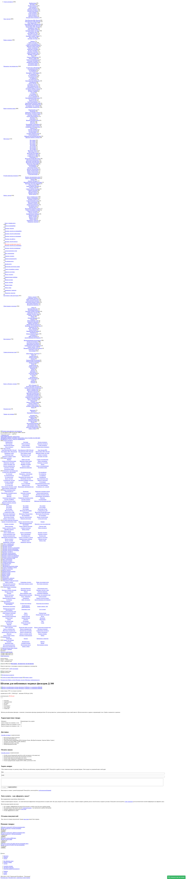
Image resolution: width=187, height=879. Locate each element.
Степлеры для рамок (32, 61)
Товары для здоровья (9, 414)
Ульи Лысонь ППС (32, 22)
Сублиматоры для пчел (32, 87)
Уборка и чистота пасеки (32, 333)
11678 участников (13, 668)
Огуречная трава (33, 373)
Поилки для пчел (32, 315)
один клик (23, 809)
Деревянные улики (32, 28)
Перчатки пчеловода (32, 9)
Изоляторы (32, 111)
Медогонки (6, 138)
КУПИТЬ (3, 831)
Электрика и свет (33, 349)
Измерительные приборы (32, 214)
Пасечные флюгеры (33, 308)
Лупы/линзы (32, 119)
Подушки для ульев (32, 38)
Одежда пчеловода (8, 1)
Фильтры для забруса (10, 239)
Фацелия (33, 381)
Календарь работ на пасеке (33, 386)
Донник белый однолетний (33, 361)
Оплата (5, 858)
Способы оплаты (5, 752)
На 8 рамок (33, 145)
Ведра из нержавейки (32, 198)
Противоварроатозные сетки (32, 98)
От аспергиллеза (33, 79)
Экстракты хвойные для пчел (33, 88)
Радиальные (33, 157)
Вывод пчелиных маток (9, 108)
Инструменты (7, 339)
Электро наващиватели (32, 57)
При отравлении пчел (32, 86)
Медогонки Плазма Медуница (32, 158)
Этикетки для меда (32, 203)
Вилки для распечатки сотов (32, 178)
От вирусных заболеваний (33, 67)
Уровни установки (32, 34)
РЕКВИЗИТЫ (21, 439)
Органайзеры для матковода (33, 124)
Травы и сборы (32, 428)
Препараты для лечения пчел (11, 66)
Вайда (32, 355)
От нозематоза (32, 74)
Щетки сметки (32, 194)
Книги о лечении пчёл (32, 389)
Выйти (5, 874)
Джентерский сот (32, 109)
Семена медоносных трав (10, 352)
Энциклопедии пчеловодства (32, 397)
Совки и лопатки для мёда (32, 189)
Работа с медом (7, 195)
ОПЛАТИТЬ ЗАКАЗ (23, 438)
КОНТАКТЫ (16, 436)
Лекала (33, 55)
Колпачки (32, 117)
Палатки (32, 319)
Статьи (5, 872)
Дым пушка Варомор (32, 102)
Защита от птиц (33, 100)
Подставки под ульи (33, 33)
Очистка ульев (32, 187)
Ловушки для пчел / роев (33, 314)
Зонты (32, 307)
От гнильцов (32, 71)
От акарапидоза (33, 77)
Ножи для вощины (33, 48)
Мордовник (33, 372)
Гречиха (33, 358)
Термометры (33, 332)
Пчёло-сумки (33, 219)
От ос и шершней (33, 96)
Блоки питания (33, 329)
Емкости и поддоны (33, 211)
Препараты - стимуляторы (32, 73)
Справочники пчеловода (32, 395)
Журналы (33, 401)
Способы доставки (5, 735)
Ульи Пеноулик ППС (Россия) (32, 20)
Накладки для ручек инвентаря (33, 183)
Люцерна (33, 370)
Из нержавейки (32, 165)
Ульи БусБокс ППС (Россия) (33, 26)
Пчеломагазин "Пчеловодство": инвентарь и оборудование (15, 877)
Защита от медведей (33, 90)
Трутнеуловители (33, 134)
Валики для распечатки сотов (32, 177)
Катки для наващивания (33, 59)
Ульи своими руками (33, 29)
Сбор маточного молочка (32, 300)
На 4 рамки (32, 142)
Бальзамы (32, 415)
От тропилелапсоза (33, 75)
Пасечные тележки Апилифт (32, 311)
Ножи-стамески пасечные (32, 186)
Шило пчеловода (33, 191)
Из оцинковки (32, 166)
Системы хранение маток (33, 133)
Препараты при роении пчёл (32, 80)
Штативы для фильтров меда (9, 554)
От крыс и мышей (32, 91)
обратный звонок (27, 808)
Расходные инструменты (33, 343)
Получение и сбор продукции (11, 295)
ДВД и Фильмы (33, 385)
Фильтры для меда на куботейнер (13, 245)
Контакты (6, 856)
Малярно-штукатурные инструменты (33, 348)
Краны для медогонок (32, 170)
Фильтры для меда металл (11, 241)
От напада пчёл (33, 95)
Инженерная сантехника (33, 344)
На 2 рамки (32, 140)
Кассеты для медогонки (33, 169)
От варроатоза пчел (32, 69)
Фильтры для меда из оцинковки (13, 236)
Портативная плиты (33, 310)
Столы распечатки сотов (32, 200)
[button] (176, 877)
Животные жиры (32, 419)
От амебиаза (33, 78)
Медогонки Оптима (33, 167)
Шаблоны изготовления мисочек (32, 136)
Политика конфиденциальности (12, 868)
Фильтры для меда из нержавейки (13, 231)
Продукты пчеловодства (32, 427)
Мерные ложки (33, 217)
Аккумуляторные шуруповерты (32, 337)
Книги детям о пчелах (32, 405)
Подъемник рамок (32, 63)
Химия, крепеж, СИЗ (33, 347)
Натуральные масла (32, 424)
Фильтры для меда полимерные (12, 248)
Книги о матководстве (32, 390)
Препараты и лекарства (33, 412)
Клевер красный (33, 366)
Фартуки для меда (32, 16)
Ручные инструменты (32, 341)
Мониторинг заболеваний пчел (33, 104)
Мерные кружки (33, 215)
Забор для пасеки (33, 336)
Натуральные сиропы (32, 426)
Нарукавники (33, 7)
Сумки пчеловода (32, 13)
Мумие (32, 422)
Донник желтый (33, 362)
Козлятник (33, 368)
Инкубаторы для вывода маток (33, 113)
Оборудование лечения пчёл (32, 107)
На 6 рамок (32, 144)
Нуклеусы (32, 123)
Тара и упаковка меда (32, 196)
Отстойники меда (32, 206)
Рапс (33, 376)
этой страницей (129, 801)
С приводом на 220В (32, 156)
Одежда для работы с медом (33, 210)
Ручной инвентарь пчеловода (11, 175)
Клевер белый (32, 365)
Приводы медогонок (32, 173)
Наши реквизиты (5, 656)
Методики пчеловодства (33, 393)
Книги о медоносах (32, 399)
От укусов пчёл (32, 99)
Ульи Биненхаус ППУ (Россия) (32, 21)
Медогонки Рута (32, 152)
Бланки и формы (33, 403)
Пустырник (33, 374)
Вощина (33, 41)
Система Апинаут (32, 131)
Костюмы (32, 4)
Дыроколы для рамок (32, 51)
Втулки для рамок (32, 50)
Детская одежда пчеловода (32, 17)
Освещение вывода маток (32, 125)
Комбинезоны (32, 3)
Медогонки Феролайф (32, 163)
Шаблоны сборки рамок (33, 46)
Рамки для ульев (33, 42)
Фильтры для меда (32, 199)
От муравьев (33, 94)
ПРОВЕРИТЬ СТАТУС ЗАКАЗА (9, 439)
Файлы (33, 407)
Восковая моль (32, 416)
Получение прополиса (32, 303)
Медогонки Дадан (32, 150)
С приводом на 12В (32, 154)
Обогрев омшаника (32, 318)
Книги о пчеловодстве (32, 398)
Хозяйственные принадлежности (33, 345)
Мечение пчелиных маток (32, 120)
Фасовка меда (32, 207)
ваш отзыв (26, 819)
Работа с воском (32, 297)
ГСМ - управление (33, 328)
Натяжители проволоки (32, 62)
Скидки (5, 863)
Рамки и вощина (8, 40)
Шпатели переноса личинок (33, 137)
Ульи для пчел (7, 19)
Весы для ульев (33, 37)
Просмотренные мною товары (9, 648)
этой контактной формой (45, 790)
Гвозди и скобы (32, 58)
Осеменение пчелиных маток (33, 127)
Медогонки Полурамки (33, 153)
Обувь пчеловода (32, 8)
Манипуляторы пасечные (33, 324)
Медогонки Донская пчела (32, 161)
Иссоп (32, 364)
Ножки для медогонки (32, 171)
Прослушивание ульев (32, 320)
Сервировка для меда (32, 298)
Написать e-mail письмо (6, 652)
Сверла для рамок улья (32, 53)
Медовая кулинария (33, 391)
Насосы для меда (33, 212)
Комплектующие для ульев (32, 30)
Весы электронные (32, 202)
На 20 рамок (33, 148)
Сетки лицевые (32, 12)
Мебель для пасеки (33, 323)
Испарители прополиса (33, 304)
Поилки (33, 411)
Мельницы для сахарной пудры (33, 326)
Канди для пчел (33, 83)
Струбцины (33, 335)
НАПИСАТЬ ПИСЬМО (34, 438)
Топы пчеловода (32, 15)
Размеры (6, 871)
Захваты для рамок (32, 181)
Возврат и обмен (8, 862)
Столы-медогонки (32, 174)
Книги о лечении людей (33, 402)
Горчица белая (32, 356)
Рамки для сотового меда (32, 299)
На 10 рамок (33, 146)
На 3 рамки (32, 141)
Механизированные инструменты (32, 340)
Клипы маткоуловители (32, 116)
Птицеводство (7, 409)
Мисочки (32, 121)
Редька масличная (32, 378)
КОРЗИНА (14, 438)
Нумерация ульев (32, 32)
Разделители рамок (32, 65)
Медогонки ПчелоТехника (32, 162)
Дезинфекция (32, 82)
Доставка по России (9, 867)
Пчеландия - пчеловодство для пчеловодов (22, 663)
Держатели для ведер (33, 221)
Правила (6, 857)
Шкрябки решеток (32, 192)
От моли (33, 92)
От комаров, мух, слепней (32, 105)
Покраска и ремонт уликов (32, 36)
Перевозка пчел (33, 327)
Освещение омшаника (32, 322)
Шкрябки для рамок (33, 54)
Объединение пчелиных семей (33, 103)
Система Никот (32, 132)
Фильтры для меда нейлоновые (12, 233)
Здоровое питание (32, 420)
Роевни (32, 316)
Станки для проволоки (32, 44)
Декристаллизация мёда (33, 204)
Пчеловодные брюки (32, 11)
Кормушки (32, 410)
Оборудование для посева (32, 353)
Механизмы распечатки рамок (32, 208)
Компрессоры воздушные (33, 331)
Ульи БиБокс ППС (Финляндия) (33, 24)
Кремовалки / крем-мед (32, 220)
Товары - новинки (7, 649)
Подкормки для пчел (32, 84)
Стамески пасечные (33, 190)
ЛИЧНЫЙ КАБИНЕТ (6, 438)
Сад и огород (32, 351)
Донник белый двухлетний (33, 360)
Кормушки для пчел (33, 312)
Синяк (32, 380)
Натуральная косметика (32, 423)
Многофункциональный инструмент (33, 182)
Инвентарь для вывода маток (32, 112)
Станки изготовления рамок (33, 45)
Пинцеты (32, 128)
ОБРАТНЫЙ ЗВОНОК (6, 436)
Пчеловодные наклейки (33, 394)
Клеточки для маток (33, 115)
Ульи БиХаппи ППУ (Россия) (32, 25)
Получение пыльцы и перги (33, 302)
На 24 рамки (33, 149)
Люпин (33, 369)
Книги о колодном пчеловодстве (33, 387)
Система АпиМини (33, 129)
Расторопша (33, 377)
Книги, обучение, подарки (10, 383)
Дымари (33, 179)
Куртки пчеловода (32, 5)
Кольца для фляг (33, 216)
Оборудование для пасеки (10, 306)
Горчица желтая (33, 357)
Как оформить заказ (8, 861)
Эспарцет (33, 382)
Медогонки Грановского (33, 160)
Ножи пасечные (33, 185)
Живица (33, 418)
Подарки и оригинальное (32, 406)
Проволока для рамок (32, 49)
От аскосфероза (32, 70)
